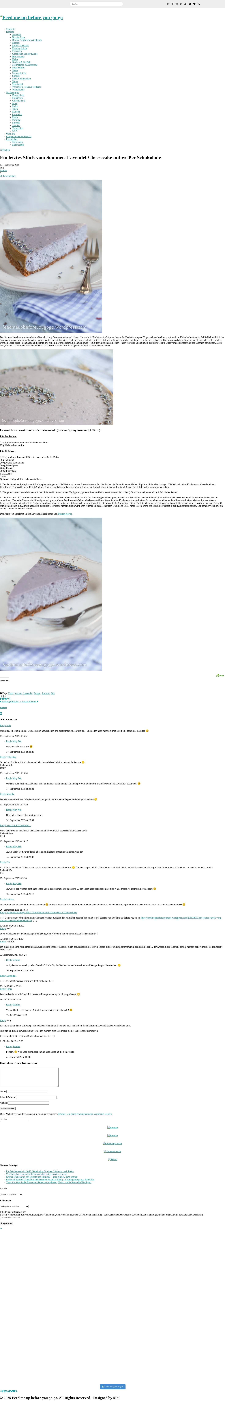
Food (10, 693)
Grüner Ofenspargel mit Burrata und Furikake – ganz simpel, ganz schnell (41, 1177)
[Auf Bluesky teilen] (6, 699)
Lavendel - (11, 975)
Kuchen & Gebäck (21, 62)
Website (4, 1102)
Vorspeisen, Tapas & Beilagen (26, 87)
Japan (15, 109)
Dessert (15, 42)
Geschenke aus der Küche (25, 54)
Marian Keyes (65, 513)
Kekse (15, 59)
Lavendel (27, 693)
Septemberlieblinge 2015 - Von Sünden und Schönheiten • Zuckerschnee (41, 912)
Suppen (16, 76)
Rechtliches (11, 139)
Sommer (46, 693)
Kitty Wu (17, 741)
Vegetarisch (17, 84)
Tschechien (17, 128)
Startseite (10, 29)
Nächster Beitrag (28, 701)
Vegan (15, 81)
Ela (8, 862)
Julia (8, 725)
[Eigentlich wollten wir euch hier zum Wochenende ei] (112, 1257)
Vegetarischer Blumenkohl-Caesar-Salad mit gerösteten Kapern (36, 1174)
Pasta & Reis (18, 67)
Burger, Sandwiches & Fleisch (27, 40)
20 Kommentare (8, 176)
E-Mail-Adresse (7, 1097)
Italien (15, 106)
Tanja (9, 989)
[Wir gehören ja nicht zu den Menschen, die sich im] (157, 1258)
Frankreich (17, 98)
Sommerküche (19, 73)
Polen (15, 117)
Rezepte (10, 31)
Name (3, 1091)
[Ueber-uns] (112, 1127)
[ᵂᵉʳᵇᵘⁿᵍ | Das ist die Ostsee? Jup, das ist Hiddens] (202, 1302)
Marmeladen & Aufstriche (24, 65)
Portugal (16, 120)
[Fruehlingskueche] (112, 1143)
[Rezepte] (112, 1135)
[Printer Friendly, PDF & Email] (220, 675)
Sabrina (3, 170)
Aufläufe (16, 34)
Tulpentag (11, 757)
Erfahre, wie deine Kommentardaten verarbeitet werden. (85, 1114)
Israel (14, 103)
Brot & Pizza (18, 37)
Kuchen (18, 693)
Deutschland (18, 95)
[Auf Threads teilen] (9, 699)
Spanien (16, 125)
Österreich (17, 114)
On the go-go (12, 92)
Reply (3, 725)
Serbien (16, 122)
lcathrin (10, 899)
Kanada (16, 111)
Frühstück (17, 51)
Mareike (10, 794)
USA (14, 131)
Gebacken (5, 150)
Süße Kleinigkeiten (21, 78)
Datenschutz (18, 144)
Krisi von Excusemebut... (18, 825)
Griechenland (18, 100)
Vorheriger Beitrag (10, 701)
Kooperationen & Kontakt (18, 136)
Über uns (10, 133)
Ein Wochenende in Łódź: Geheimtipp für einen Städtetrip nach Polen (40, 1171)
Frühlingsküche (19, 48)
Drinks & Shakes (20, 45)
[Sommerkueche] (112, 1151)
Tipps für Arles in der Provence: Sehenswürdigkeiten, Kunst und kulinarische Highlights (48, 1182)
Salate (15, 70)
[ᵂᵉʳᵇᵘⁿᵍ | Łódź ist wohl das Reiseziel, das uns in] (67, 1307)
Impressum (17, 142)
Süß (53, 693)
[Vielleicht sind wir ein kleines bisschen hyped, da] (22, 1257)
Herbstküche (18, 56)
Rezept (37, 693)
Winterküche (18, 89)
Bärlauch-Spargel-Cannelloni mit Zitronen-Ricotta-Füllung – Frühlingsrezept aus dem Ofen (50, 1179)
